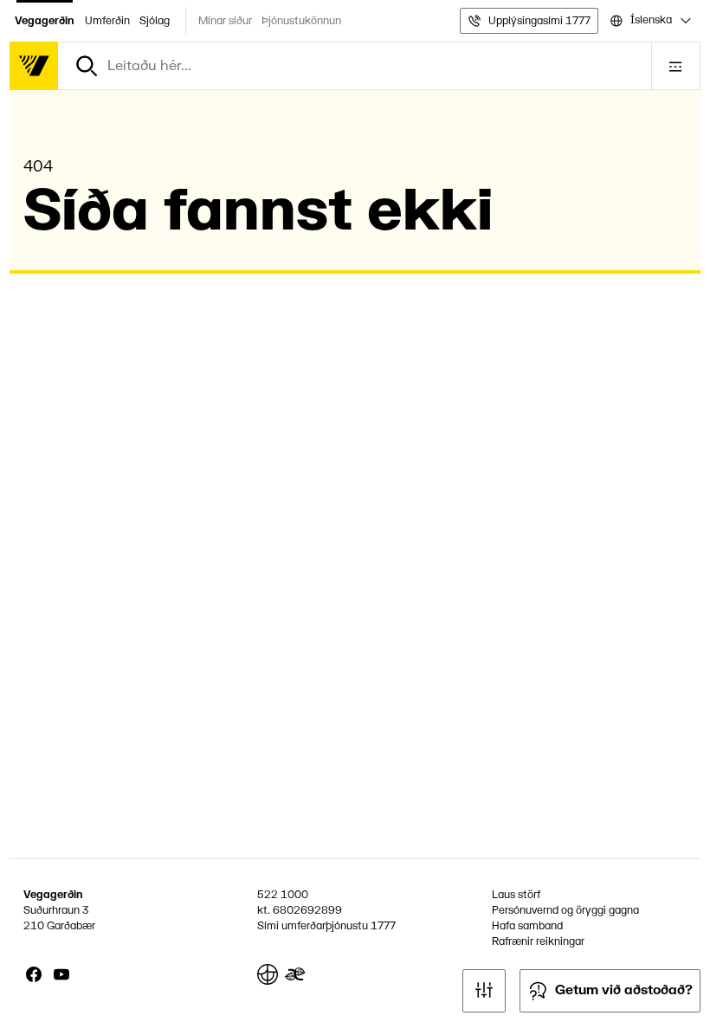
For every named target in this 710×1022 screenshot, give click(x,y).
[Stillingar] (484, 990)
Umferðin (107, 21)
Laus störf (516, 895)
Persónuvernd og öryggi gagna (565, 910)
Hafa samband (527, 926)
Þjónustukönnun (301, 21)
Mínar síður (225, 21)
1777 (383, 926)
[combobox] (649, 21)
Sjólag (154, 21)
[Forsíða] (34, 66)
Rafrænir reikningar (538, 941)
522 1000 (282, 895)
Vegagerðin (44, 21)
